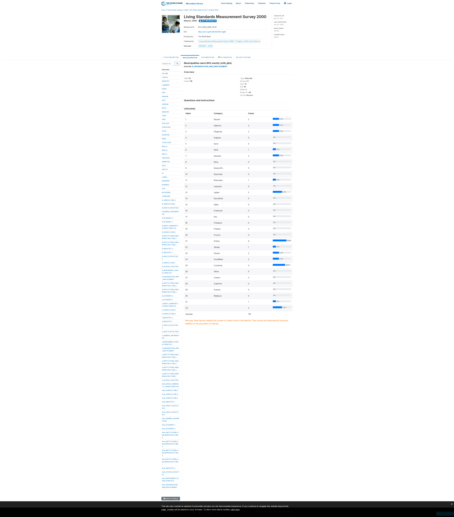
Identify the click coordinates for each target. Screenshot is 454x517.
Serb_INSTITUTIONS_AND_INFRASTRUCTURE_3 (170, 443)
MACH (164, 108)
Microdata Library (194, 3)
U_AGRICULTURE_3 (169, 310)
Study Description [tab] (171, 57)
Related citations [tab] (243, 57)
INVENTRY (165, 81)
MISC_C (164, 154)
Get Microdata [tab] (226, 57)
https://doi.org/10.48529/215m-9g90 (212, 32)
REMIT (164, 139)
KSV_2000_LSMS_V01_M (198, 10)
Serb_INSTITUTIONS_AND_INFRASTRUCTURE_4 (170, 434)
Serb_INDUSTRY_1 (168, 402)
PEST (164, 100)
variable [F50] (213, 10)
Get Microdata (208, 21)
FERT (164, 92)
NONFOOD (166, 135)
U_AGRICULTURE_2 (169, 314)
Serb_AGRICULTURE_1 (170, 398)
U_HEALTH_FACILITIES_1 (170, 332)
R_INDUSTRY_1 (167, 252)
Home (163, 10)
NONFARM (165, 181)
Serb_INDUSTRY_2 (168, 468)
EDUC (164, 165)
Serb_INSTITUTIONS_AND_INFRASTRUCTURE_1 (170, 461)
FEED (164, 119)
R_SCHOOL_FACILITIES (170, 266)
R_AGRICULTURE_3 (169, 232)
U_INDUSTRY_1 (167, 321)
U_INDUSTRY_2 (167, 318)
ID (162, 173)
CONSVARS (166, 196)
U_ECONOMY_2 (167, 296)
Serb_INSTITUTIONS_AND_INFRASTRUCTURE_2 (170, 452)
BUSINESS (165, 185)
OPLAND (165, 73)
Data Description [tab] (190, 58)
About (238, 3)
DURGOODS (166, 127)
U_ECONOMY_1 (167, 300)
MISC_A (164, 146)
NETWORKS (166, 192)
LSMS (186, 10)
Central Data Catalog (174, 10)
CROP (164, 116)
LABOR (164, 177)
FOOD (164, 131)
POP (163, 188)
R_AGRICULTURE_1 (168, 204)
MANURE (165, 96)
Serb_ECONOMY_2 (169, 429)
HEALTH (165, 169)
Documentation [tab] (207, 57)
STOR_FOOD (166, 142)
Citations (262, 3)
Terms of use (274, 3)
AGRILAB (165, 104)
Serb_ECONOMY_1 (168, 425)
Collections (249, 3)
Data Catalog (226, 3)
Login (289, 3)
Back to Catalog (171, 499)
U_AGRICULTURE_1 (168, 263)
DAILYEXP (165, 123)
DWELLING (166, 158)
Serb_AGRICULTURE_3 (170, 390)
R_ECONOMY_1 (167, 222)
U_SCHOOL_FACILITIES (170, 380)
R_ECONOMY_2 (167, 218)
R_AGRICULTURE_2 (169, 200)
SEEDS (164, 89)
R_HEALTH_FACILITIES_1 (170, 208)
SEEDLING (165, 112)
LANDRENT (166, 85)
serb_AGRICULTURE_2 (170, 394)
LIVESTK (165, 77)
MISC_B (164, 150)
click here (235, 509)
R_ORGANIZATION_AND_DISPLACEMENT (209, 66)
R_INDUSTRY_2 (167, 249)
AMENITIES (166, 162)
